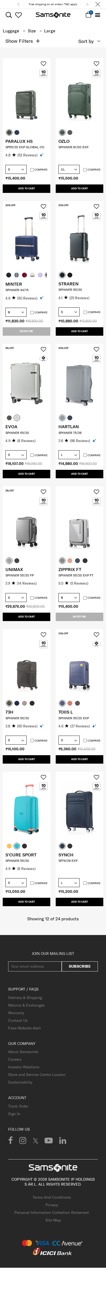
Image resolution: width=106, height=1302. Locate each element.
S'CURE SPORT (20, 854)
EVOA (11, 426)
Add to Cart (26, 188)
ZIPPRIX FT (69, 569)
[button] (18, 4)
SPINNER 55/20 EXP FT (75, 575)
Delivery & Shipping (25, 997)
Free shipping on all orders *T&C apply (53, 4)
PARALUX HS (19, 141)
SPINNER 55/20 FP (19, 575)
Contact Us (18, 1020)
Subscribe (80, 966)
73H (9, 712)
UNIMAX (14, 569)
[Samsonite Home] (53, 15)
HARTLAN (68, 426)
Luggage (11, 30)
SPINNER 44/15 (17, 290)
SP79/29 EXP (67, 861)
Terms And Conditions (52, 1197)
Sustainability (20, 1082)
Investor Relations (23, 1067)
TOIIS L (65, 712)
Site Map (53, 1220)
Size (32, 30)
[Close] (98, 4)
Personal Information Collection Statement (51, 1212)
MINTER (13, 284)
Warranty (16, 1012)
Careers (14, 1059)
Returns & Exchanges (26, 1005)
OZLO (64, 141)
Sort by (86, 41)
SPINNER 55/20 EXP (73, 718)
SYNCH (65, 854)
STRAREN (68, 283)
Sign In (14, 1113)
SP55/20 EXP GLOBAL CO (24, 147)
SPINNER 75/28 (70, 433)
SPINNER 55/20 (70, 290)
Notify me (26, 331)
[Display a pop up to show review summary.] (42, 155)
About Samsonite (23, 1051)
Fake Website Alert (24, 1028)
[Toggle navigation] (97, 15)
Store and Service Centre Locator (37, 1074)
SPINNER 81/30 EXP (73, 147)
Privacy (51, 1204)
